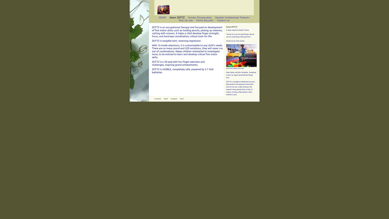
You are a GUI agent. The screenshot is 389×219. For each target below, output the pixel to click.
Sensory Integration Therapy (232, 17)
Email (182, 99)
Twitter (166, 99)
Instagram (174, 99)
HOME (162, 17)
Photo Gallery (204, 20)
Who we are (186, 20)
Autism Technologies (200, 17)
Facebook (157, 99)
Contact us (223, 20)
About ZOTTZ (177, 17)
